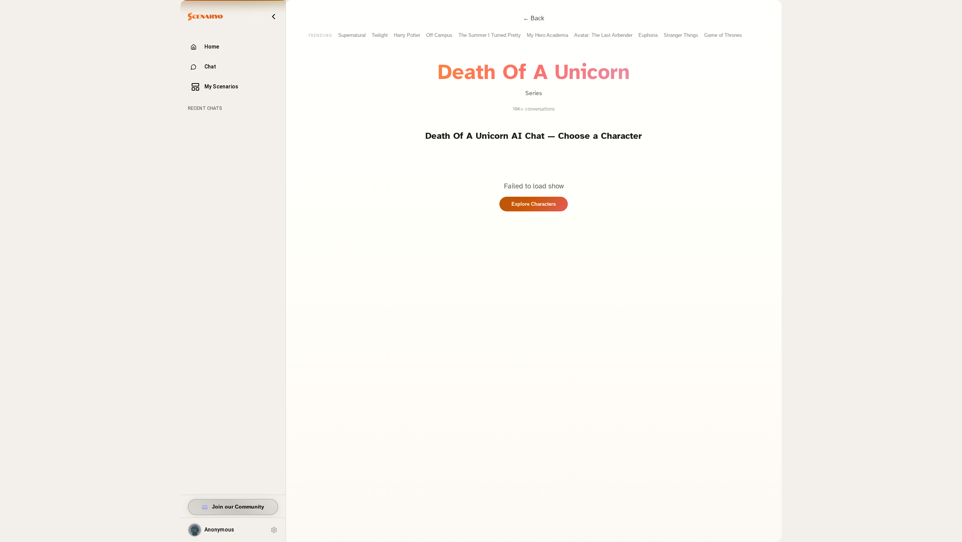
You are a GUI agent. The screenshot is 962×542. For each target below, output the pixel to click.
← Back (533, 18)
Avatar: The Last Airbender (603, 35)
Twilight (380, 35)
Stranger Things (681, 35)
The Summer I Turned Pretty (489, 35)
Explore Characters (533, 204)
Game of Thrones (723, 35)
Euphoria (648, 35)
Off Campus (439, 35)
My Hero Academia (547, 35)
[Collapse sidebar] (273, 16)
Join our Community (238, 507)
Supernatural (352, 35)
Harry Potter (407, 35)
